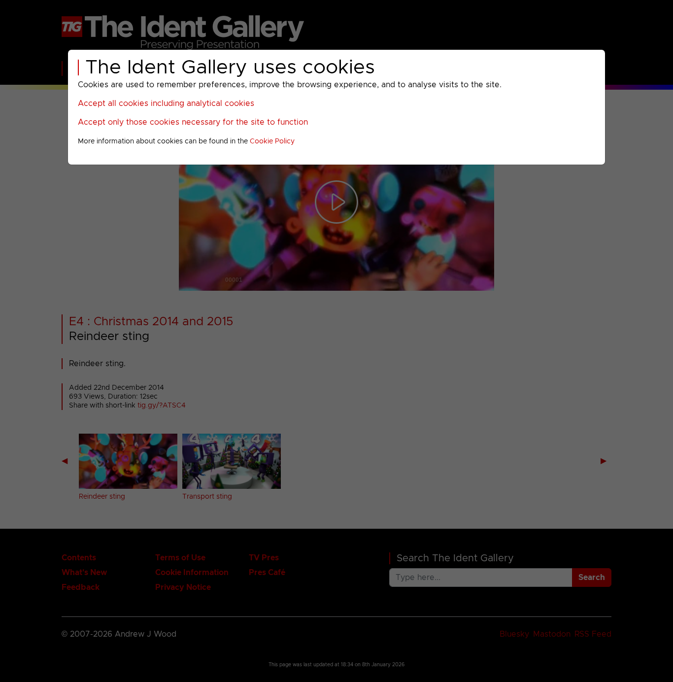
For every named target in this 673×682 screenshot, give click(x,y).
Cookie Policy (272, 141)
